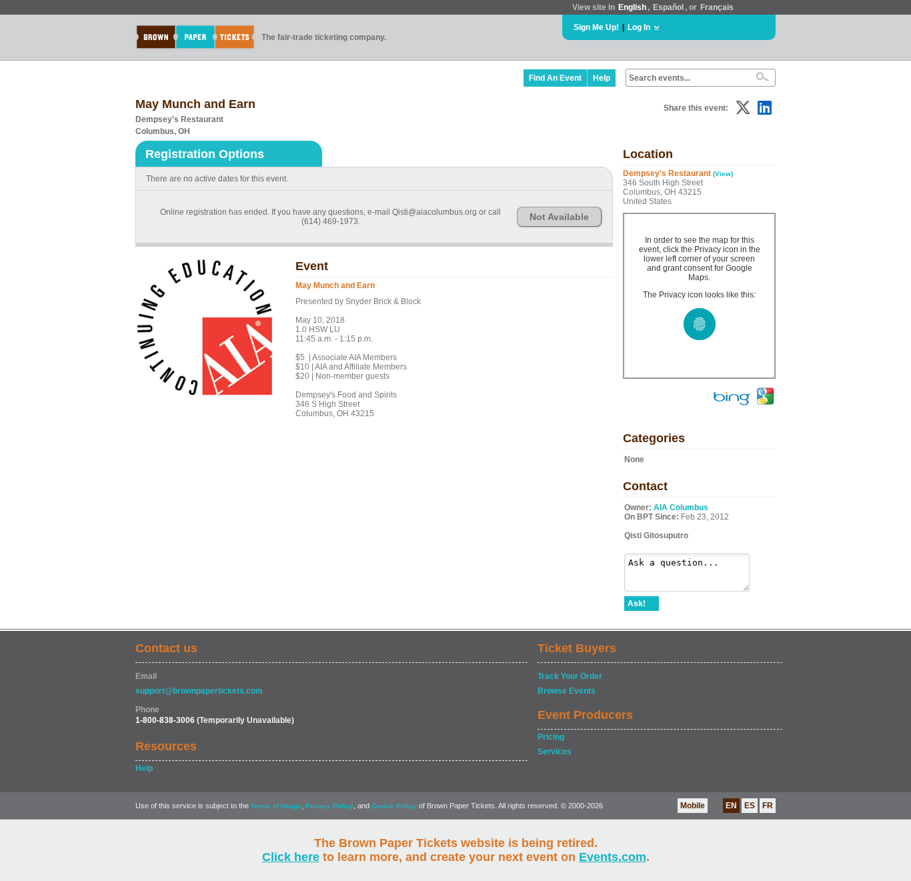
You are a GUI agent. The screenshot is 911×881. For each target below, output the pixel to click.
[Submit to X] (743, 108)
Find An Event (555, 78)
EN (731, 805)
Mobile (692, 805)
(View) (723, 173)
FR (767, 805)
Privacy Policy (329, 806)
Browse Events (567, 691)
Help (601, 78)
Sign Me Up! (596, 27)
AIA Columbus (681, 507)
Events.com (612, 857)
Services (555, 751)
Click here (290, 857)
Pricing (551, 737)
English (632, 7)
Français (717, 7)
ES (749, 805)
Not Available (559, 216)
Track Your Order (570, 676)
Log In (639, 27)
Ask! (637, 603)
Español (668, 7)
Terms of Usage (276, 806)
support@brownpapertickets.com (199, 691)
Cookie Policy (394, 806)
